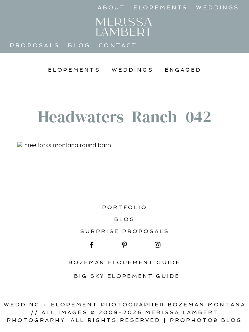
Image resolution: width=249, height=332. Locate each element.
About (111, 7)
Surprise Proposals (124, 231)
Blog (79, 45)
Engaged (183, 70)
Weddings (217, 7)
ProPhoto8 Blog (206, 320)
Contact (118, 45)
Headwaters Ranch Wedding (74, 173)
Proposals (35, 45)
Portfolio (124, 207)
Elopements (160, 7)
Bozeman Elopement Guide (124, 262)
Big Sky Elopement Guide (127, 276)
